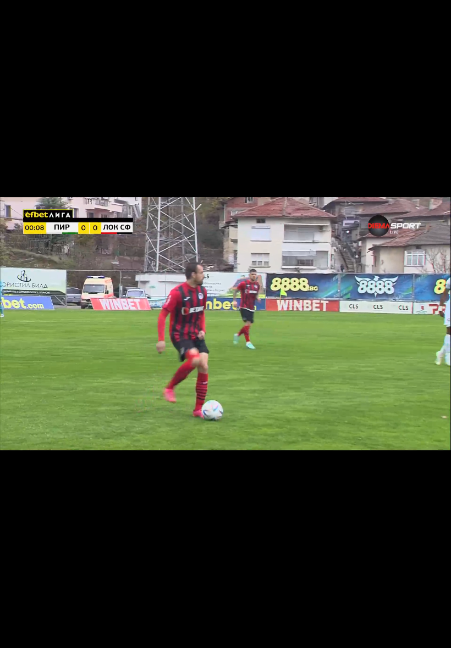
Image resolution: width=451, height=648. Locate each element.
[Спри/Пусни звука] (41, 634)
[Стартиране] (18, 634)
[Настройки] (430, 19)
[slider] (28, 618)
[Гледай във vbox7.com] (431, 634)
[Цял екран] (408, 634)
